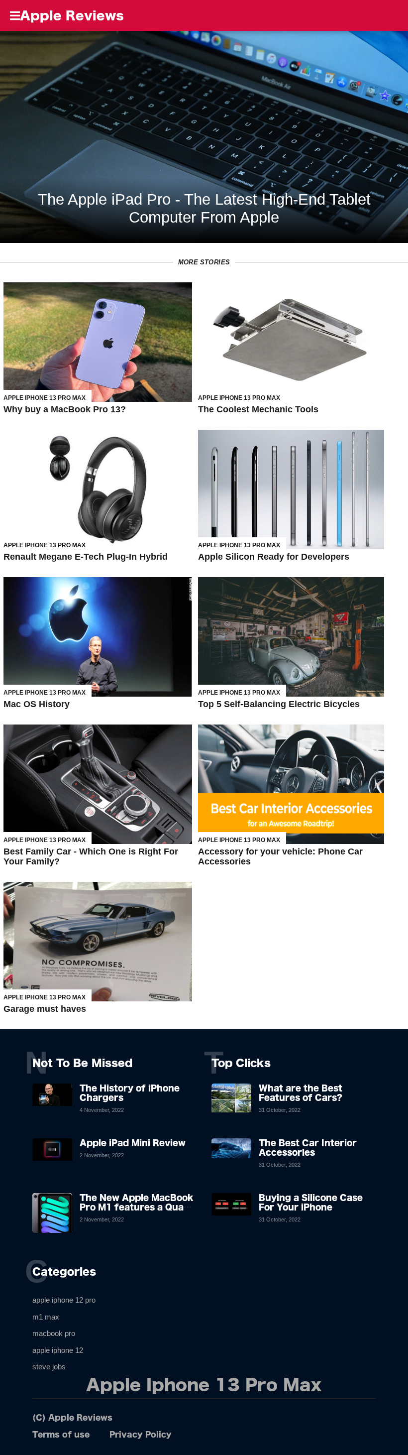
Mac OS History (36, 704)
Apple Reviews (72, 15)
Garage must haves (44, 1009)
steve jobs (49, 1366)
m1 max (45, 1317)
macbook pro (53, 1333)
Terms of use (61, 1434)
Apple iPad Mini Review (133, 1143)
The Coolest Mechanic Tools (258, 409)
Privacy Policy (140, 1434)
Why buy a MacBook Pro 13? (64, 409)
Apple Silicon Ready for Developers (273, 557)
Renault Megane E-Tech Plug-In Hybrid (85, 557)
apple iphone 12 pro (64, 1300)
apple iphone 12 (57, 1350)
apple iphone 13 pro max (44, 397)
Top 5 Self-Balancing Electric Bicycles (279, 704)
